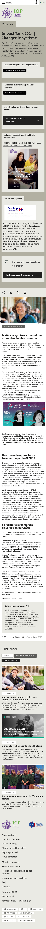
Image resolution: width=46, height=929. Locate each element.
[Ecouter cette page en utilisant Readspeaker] (10, 292)
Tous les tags (9, 660)
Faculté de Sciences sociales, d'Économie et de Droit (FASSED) (21, 398)
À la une (7, 656)
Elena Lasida (32, 372)
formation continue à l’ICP (29, 616)
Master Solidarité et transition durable (26, 374)
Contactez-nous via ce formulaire (15, 120)
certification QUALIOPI (11, 231)
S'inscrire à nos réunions (12, 599)
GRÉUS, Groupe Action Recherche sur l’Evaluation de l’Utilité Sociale (18, 394)
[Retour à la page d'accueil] (12, 13)
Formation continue (25, 656)
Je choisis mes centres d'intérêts (19, 275)
